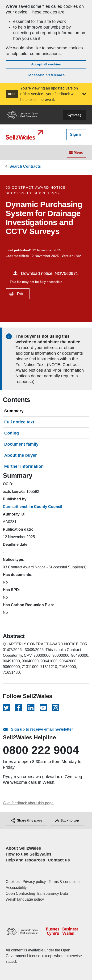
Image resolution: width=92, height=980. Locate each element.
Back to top (69, 820)
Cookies (13, 882)
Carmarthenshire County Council (32, 507)
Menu (78, 152)
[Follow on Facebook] (18, 707)
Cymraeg (74, 115)
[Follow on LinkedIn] (30, 707)
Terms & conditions (64, 882)
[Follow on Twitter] (6, 707)
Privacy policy (34, 882)
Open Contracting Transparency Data (37, 893)
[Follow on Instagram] (55, 707)
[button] (84, 94)
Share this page (29, 820)
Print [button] (21, 293)
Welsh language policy (25, 899)
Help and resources (25, 860)
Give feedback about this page (28, 803)
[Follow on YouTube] (43, 707)
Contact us (59, 860)
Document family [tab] (21, 444)
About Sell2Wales (23, 848)
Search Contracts (25, 166)
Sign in (76, 134)
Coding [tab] (11, 433)
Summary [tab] (14, 411)
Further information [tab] (24, 466)
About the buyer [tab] (20, 455)
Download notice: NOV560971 (49, 273)
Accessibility (16, 888)
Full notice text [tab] (19, 422)
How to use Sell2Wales (28, 854)
